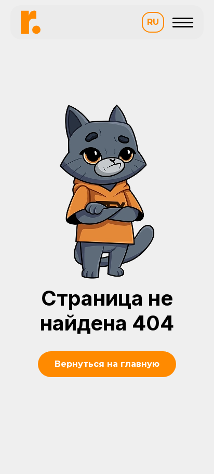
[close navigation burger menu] (182, 22)
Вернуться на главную (107, 364)
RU (153, 22)
